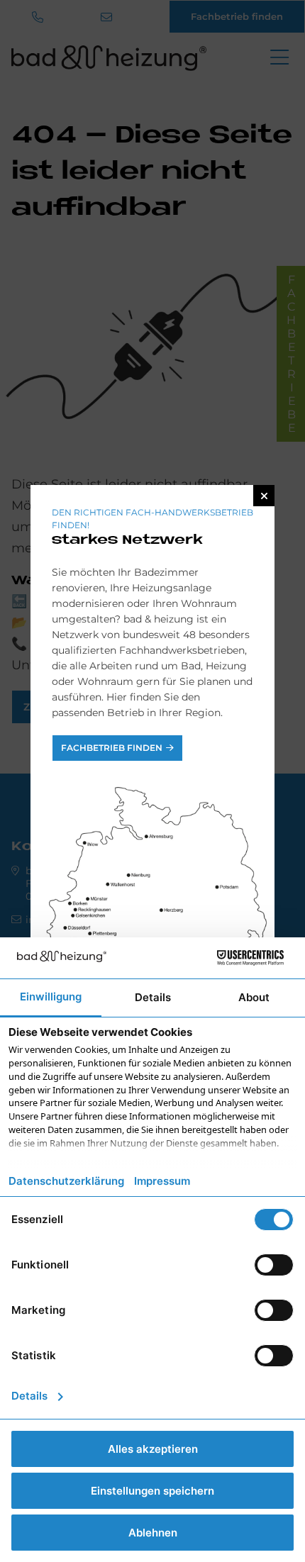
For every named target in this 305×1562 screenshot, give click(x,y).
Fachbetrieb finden (111, 747)
